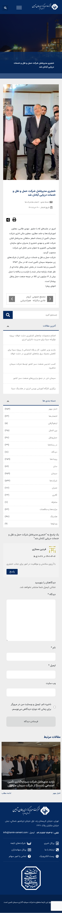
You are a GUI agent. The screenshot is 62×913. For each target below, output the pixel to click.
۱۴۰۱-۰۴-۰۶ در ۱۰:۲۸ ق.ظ (44, 556)
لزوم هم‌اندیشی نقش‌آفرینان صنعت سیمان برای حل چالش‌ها (24, 299)
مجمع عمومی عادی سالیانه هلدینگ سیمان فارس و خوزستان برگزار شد (38, 299)
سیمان (54, 473)
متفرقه (54, 502)
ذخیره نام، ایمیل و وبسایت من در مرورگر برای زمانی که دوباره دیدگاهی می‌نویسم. (31, 706)
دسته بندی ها (49, 401)
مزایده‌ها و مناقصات (48, 509)
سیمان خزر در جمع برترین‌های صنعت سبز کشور (34, 378)
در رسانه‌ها (52, 445)
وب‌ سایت (51, 683)
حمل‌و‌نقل (53, 438)
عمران (54, 488)
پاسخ (12, 572)
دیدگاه (54, 452)
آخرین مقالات (49, 326)
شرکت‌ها (53, 481)
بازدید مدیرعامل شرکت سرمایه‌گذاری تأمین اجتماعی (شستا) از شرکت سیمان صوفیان (31, 783)
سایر (55, 466)
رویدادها (53, 459)
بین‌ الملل (53, 430)
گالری (54, 495)
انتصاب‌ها (53, 416)
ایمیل (52, 666)
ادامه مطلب (6, 793)
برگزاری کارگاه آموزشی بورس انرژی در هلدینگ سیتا (33, 388)
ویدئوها (54, 524)
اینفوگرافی (52, 423)
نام (53, 648)
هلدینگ (53, 516)
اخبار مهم (53, 409)
